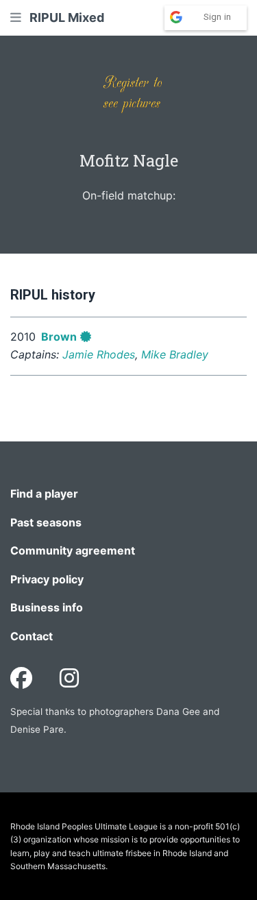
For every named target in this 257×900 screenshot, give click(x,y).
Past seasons (46, 522)
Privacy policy (47, 579)
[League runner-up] (85, 336)
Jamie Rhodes (98, 354)
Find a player (44, 493)
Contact (31, 636)
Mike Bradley (174, 354)
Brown (59, 336)
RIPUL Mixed (66, 17)
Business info (46, 607)
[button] (15, 17)
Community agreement (72, 550)
